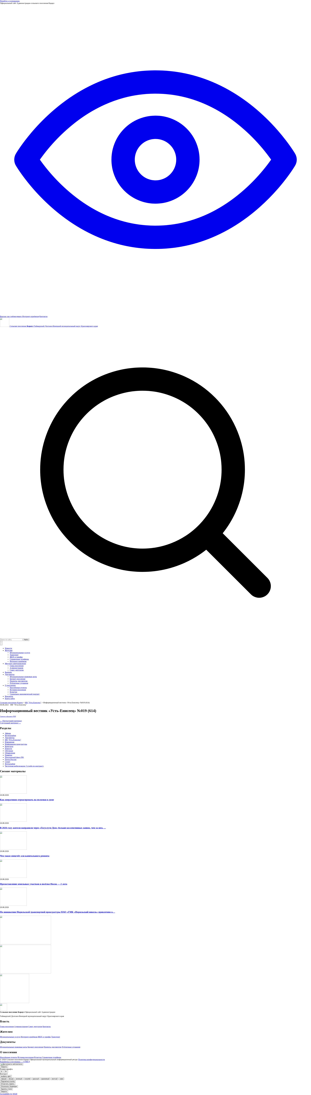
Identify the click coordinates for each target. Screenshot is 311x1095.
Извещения (9, 742)
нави (61, 1079)
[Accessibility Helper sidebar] (11, 1064)
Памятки (8, 755)
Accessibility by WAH (8, 1094)
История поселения (18, 690)
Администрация (16, 668)
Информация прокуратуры (16, 744)
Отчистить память (7, 1084)
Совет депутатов (17, 670)
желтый (54, 1079)
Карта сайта (10, 698)
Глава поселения (16, 666)
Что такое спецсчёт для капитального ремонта (24, 856)
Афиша (8, 733)
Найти (26, 640)
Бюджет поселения (17, 679)
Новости (8, 648)
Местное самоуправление (15, 664)
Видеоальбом (10, 735)
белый (11, 1079)
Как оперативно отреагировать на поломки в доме (27, 799)
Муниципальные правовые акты (23, 677)
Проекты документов (18, 681)
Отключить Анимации (9, 1086)
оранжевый (45, 1079)
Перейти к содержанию (10, 1)
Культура (13, 692)
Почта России (10, 759)
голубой (27, 1079)
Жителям (8, 650)
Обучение (9, 751)
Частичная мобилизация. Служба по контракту (24, 766)
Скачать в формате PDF (8, 716)
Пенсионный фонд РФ (14, 757)
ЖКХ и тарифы (16, 657)
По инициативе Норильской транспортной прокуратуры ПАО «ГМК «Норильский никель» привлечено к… (57, 912)
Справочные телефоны (19, 659)
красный (36, 1079)
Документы (9, 674)
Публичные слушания (19, 683)
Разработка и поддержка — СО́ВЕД (15, 1062)
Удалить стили (6, 1089)
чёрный (3, 1079)
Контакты (43, 316)
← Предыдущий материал (11, 721)
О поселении (10, 685)
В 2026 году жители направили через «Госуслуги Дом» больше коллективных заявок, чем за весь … (53, 828)
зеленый (19, 1079)
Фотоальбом (10, 764)
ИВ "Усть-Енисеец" (13, 740)
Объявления (10, 753)
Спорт (7, 762)
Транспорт (14, 655)
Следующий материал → (10, 723)
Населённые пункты (18, 688)
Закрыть (4, 1067)
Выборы (8, 672)
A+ (6, 1071)
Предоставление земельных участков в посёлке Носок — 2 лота (33, 884)
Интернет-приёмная (30, 316)
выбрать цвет (6, 1076)
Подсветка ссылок (8, 1081)
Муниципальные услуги (20, 653)
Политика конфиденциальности (91, 1059)
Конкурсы (9, 746)
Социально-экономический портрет (24, 694)
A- (2, 1071)
